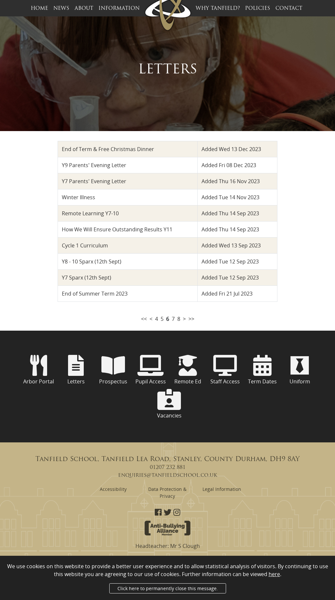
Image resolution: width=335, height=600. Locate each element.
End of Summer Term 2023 (95, 293)
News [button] (61, 8)
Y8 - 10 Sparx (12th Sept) (91, 261)
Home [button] (39, 8)
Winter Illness (78, 197)
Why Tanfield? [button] (218, 8)
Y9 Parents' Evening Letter (94, 165)
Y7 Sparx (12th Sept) (86, 277)
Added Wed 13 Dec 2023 (231, 149)
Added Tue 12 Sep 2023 (230, 261)
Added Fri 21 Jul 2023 (227, 293)
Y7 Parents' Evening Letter (94, 181)
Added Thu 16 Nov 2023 (231, 181)
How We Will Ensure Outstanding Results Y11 (117, 229)
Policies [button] (257, 8)
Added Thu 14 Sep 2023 (230, 213)
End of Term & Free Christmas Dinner (108, 149)
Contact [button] (288, 8)
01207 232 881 (167, 467)
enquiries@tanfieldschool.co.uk (167, 475)
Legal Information (222, 489)
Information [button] (119, 8)
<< (144, 318)
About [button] (84, 8)
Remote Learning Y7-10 (90, 213)
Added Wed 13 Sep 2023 (231, 245)
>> (191, 318)
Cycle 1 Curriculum (85, 245)
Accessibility (113, 489)
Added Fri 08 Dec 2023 (229, 165)
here (274, 574)
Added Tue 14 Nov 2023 (230, 197)
